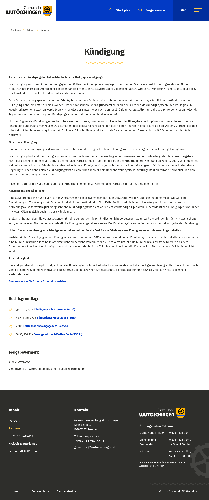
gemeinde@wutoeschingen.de (95, 447)
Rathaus (31, 30)
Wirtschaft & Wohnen (24, 451)
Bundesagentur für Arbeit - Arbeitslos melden (37, 281)
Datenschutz (40, 491)
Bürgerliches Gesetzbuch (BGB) (56, 318)
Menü (185, 10)
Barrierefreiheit (67, 491)
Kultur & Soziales (21, 436)
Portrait (14, 420)
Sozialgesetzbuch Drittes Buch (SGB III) (58, 334)
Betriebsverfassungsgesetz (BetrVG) (45, 326)
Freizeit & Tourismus (23, 443)
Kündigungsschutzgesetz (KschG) (54, 309)
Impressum (16, 491)
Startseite (16, 30)
